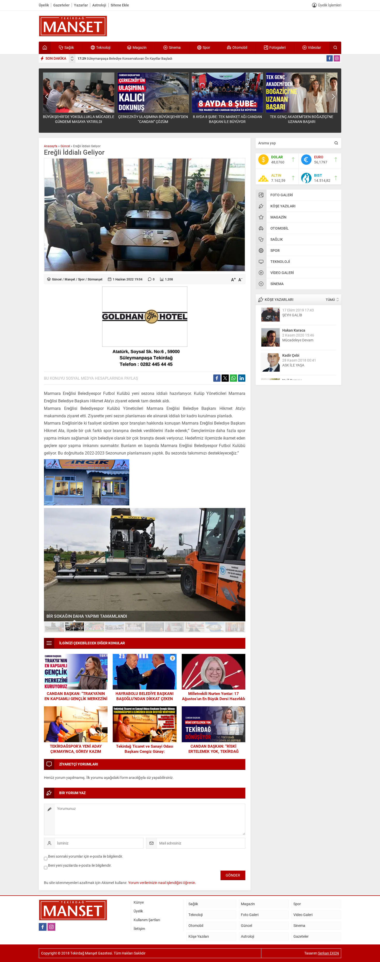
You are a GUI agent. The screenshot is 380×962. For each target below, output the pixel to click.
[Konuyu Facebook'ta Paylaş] (217, 378)
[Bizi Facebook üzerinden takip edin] (329, 58)
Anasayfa (50, 146)
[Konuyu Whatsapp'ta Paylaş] (233, 378)
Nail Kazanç (292, 362)
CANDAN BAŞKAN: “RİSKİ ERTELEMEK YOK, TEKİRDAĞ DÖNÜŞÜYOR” (213, 751)
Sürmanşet (95, 279)
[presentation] (72, 57)
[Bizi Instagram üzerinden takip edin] (337, 58)
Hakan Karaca (293, 312)
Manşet (70, 279)
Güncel (65, 146)
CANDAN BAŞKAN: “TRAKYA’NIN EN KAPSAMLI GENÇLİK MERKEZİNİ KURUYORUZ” (75, 698)
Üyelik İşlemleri (329, 5)
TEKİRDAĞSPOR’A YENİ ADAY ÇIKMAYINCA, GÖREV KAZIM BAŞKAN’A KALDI (76, 751)
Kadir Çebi (290, 337)
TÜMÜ (330, 299)
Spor (81, 279)
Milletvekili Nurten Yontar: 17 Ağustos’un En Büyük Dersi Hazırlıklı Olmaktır (213, 698)
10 (235, 627)
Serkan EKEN (328, 953)
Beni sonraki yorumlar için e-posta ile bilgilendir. (85, 856)
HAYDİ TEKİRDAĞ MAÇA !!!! (304, 372)
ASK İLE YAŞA (293, 347)
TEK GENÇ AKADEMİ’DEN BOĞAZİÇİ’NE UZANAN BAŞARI (301, 119)
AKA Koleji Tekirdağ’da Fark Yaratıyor (82, 616)
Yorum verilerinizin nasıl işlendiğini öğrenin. (162, 882)
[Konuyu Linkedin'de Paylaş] (241, 378)
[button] (54, 627)
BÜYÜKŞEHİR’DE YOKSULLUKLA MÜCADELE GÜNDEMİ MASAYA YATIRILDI (137, 58)
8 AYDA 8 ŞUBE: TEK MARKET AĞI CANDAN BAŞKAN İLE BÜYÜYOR (227, 119)
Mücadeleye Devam (297, 322)
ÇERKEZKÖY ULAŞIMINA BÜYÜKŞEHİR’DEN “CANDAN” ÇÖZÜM (153, 119)
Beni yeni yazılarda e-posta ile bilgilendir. (80, 865)
